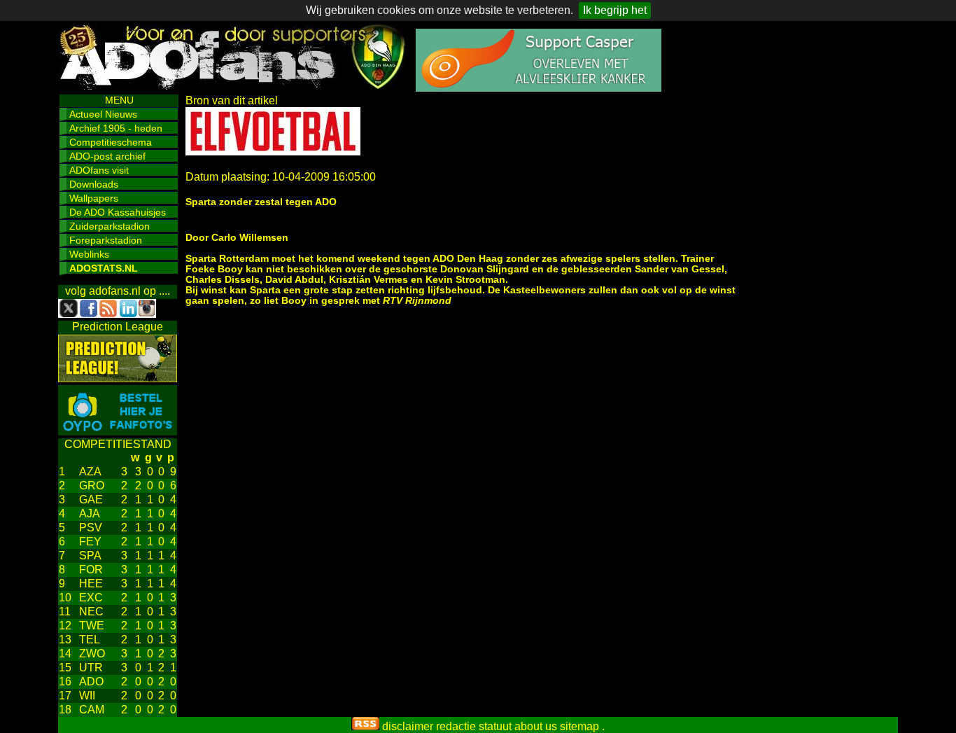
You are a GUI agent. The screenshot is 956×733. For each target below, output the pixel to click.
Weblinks (89, 254)
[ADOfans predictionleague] (117, 378)
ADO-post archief (107, 156)
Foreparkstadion (105, 240)
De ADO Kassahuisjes (117, 212)
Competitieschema (110, 142)
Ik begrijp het (615, 10)
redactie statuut (474, 726)
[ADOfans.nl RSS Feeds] (365, 726)
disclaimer (407, 726)
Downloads (93, 184)
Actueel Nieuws (103, 114)
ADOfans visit (99, 170)
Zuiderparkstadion (109, 226)
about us (535, 726)
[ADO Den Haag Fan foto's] (117, 432)
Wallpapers (93, 198)
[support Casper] (538, 88)
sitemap (579, 726)
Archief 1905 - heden (115, 128)
